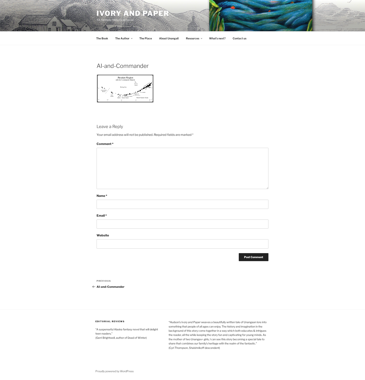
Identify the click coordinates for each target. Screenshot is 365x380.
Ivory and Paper (133, 13)
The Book (102, 38)
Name (102, 196)
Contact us (239, 38)
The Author (122, 38)
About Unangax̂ (169, 38)
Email (102, 215)
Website (103, 235)
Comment (105, 144)
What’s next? (217, 38)
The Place (145, 38)
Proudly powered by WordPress (114, 371)
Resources (192, 38)
